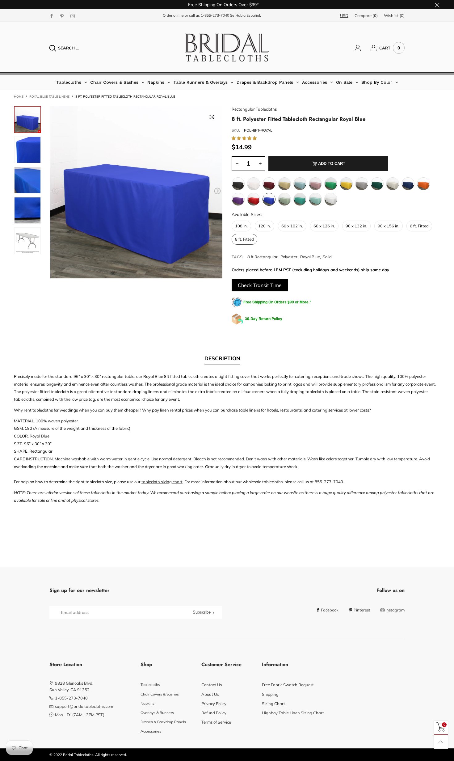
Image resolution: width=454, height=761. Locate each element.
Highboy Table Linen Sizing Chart (293, 712)
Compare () (366, 15)
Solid (327, 256)
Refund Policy (213, 712)
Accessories (151, 731)
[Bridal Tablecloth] (227, 47)
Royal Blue (310, 256)
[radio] (238, 183)
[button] (55, 191)
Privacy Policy (213, 703)
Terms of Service (216, 722)
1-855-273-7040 (215, 15)
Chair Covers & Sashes (160, 694)
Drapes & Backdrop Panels (163, 722)
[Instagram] (72, 16)
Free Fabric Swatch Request (288, 684)
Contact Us (211, 684)
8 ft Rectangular (262, 256)
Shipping (270, 694)
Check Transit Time (260, 285)
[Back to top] (441, 742)
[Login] (362, 48)
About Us (210, 694)
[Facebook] (51, 16)
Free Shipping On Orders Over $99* (223, 4)
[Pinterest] (62, 16)
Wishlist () (394, 15)
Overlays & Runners (157, 712)
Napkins (147, 703)
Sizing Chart (273, 703)
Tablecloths (150, 684)
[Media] (211, 117)
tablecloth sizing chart (162, 481)
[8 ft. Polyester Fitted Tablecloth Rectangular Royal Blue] (136, 192)
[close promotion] (437, 4)
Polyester (288, 256)
